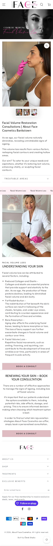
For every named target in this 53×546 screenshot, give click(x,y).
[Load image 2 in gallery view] (26, 112)
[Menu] (4, 4)
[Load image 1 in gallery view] (19, 112)
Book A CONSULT (26, 366)
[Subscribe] (49, 490)
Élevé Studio (30, 537)
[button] (41, 4)
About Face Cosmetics (21, 532)
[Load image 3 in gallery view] (34, 112)
